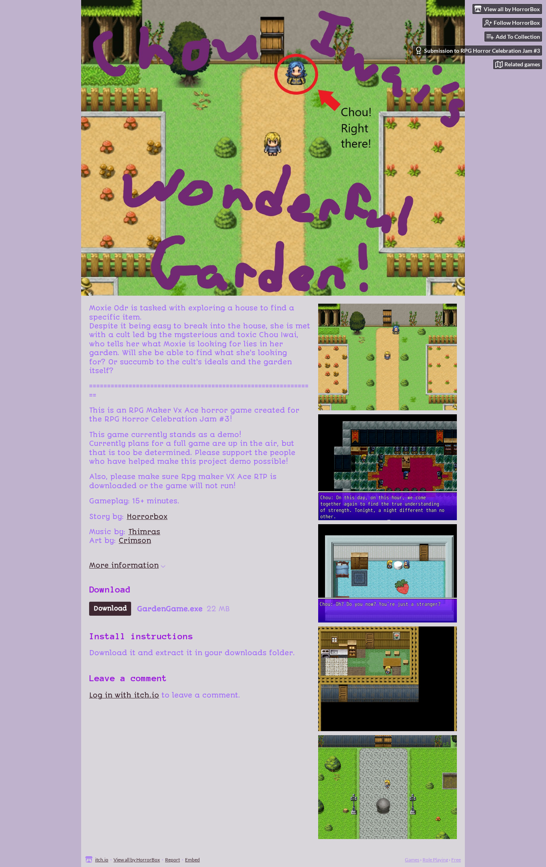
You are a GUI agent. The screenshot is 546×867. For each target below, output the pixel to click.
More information (124, 565)
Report (172, 860)
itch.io (101, 860)
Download (110, 608)
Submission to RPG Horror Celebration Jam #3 (482, 50)
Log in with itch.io (124, 695)
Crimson (135, 541)
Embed (192, 860)
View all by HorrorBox (137, 860)
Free (456, 860)
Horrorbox (147, 517)
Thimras (144, 532)
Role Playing (435, 860)
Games (412, 860)
